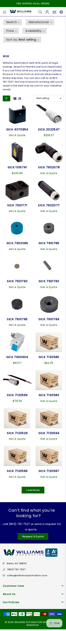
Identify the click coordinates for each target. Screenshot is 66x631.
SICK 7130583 (48, 395)
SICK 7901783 (48, 281)
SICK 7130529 (17, 433)
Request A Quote (13, 74)
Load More (33, 490)
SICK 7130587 (48, 471)
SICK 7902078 (49, 167)
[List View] (20, 98)
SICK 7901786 (48, 243)
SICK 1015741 (17, 167)
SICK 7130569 (17, 395)
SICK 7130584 (48, 433)
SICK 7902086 (17, 243)
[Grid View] (15, 98)
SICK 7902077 (49, 205)
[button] (12, 22)
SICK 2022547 (49, 129)
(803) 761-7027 (16, 569)
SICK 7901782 (17, 281)
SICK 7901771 (17, 205)
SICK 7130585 (48, 357)
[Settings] (60, 11)
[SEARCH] (40, 11)
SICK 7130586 (17, 471)
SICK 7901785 (17, 319)
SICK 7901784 (48, 319)
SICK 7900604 (17, 357)
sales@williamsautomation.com (27, 575)
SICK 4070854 (17, 129)
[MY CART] (54, 11)
